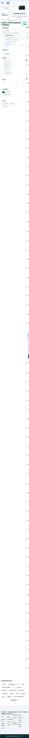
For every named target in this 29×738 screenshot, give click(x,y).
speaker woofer (13, 690)
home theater (11, 684)
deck (3, 696)
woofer (4, 684)
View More (14, 700)
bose (22, 684)
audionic (4, 690)
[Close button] (28, 2)
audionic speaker (6, 687)
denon (17, 693)
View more (7, 44)
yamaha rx (21, 690)
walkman (9, 696)
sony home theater (18, 696)
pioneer (19, 687)
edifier (11, 693)
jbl (18, 684)
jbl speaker (5, 693)
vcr (14, 687)
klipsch (23, 693)
